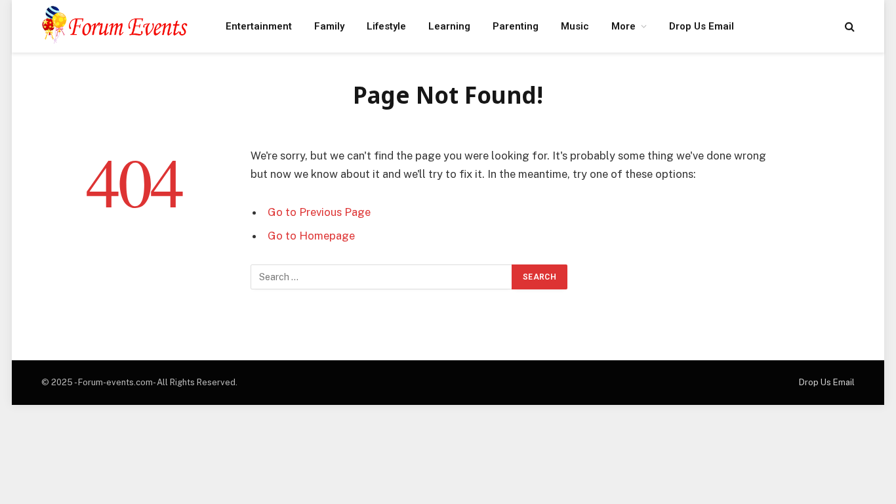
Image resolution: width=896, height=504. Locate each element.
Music (575, 26)
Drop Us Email (701, 26)
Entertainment (259, 26)
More (623, 26)
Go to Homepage (311, 235)
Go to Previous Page (319, 212)
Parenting (516, 26)
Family (329, 26)
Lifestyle (386, 26)
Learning (449, 26)
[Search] (848, 26)
